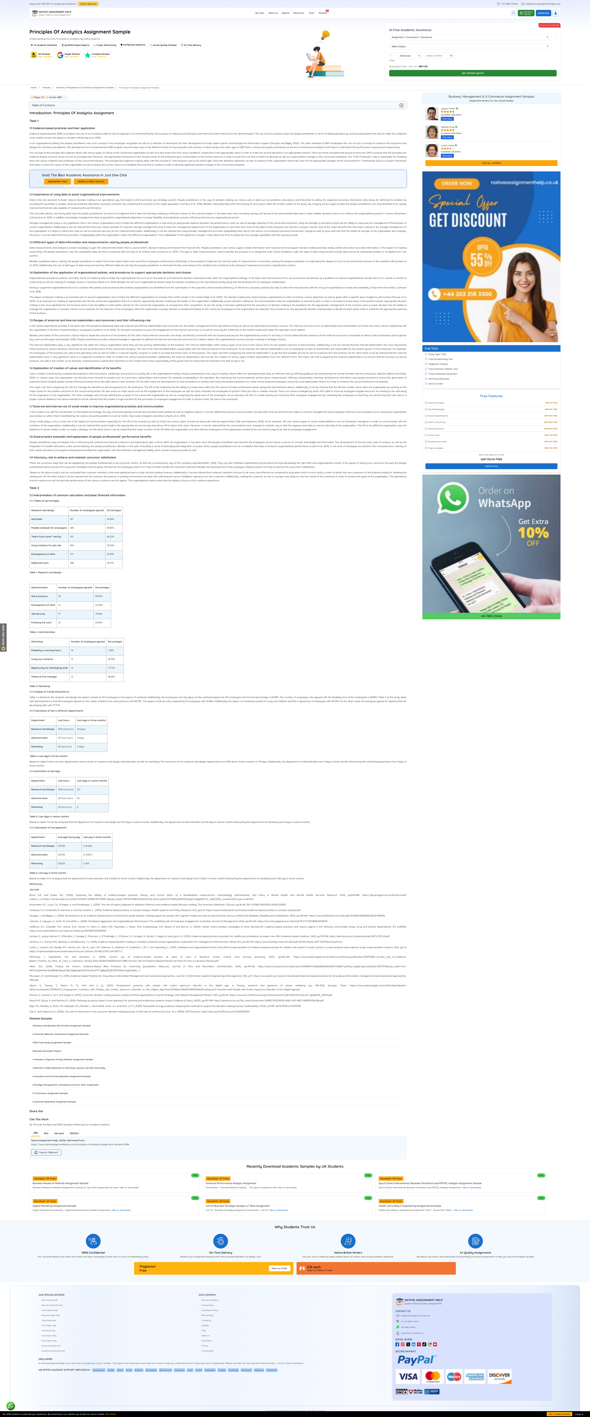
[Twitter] (409, 1345)
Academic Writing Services (53, 1351)
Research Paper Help (51, 1315)
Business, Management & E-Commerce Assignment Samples (85, 87)
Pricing (205, 1346)
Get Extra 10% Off (528, 13)
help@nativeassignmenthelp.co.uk (543, 3)
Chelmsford (272, 1370)
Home (34, 87)
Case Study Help (49, 1320)
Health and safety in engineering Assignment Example (410, 1205)
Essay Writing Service (51, 1346)
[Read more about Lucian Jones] (432, 152)
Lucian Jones (448, 145)
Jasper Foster (448, 108)
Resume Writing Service (52, 1305)
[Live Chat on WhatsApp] (11, 1406)
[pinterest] (419, 1345)
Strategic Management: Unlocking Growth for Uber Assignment (65, 1084)
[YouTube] (436, 1345)
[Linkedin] (414, 1345)
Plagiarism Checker (438, 364)
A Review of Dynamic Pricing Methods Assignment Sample (63, 1059)
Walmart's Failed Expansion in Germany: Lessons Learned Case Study (69, 1068)
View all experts (491, 163)
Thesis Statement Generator (443, 373)
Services (259, 13)
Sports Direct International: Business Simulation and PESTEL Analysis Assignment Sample (430, 1183)
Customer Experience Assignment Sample (54, 1101)
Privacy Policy (208, 1305)
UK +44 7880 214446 (409, 1321)
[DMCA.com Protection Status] (401, 1394)
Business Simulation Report (47, 1051)
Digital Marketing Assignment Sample (54, 1205)
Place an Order (279, 1268)
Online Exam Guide (50, 1310)
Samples (46, 87)
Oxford (120, 1370)
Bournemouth (165, 1370)
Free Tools (431, 348)
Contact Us (206, 1320)
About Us (273, 13)
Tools (311, 13)
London (111, 1370)
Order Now (543, 13)
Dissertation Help (49, 1341)
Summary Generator (439, 378)
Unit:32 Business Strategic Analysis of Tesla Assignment (238, 1205)
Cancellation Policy (210, 1310)
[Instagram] (403, 1345)
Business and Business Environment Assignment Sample (62, 1025)
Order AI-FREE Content (91, 181)
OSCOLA (74, 1133)
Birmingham (151, 1370)
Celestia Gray (448, 127)
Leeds (190, 1370)
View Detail (110, 1414)
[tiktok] (425, 1345)
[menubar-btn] (401, 105)
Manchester (246, 1370)
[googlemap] (430, 1345)
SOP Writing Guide (49, 1300)
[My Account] (556, 13)
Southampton (99, 1370)
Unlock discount (88, 3)
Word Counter (436, 383)
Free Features (491, 396)
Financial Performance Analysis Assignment (231, 1183)
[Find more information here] (561, 1373)
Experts (285, 13)
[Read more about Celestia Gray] (432, 134)
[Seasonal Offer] (491, 343)
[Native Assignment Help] (51, 13)
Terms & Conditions (210, 1300)
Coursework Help (49, 1335)
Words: (55, 97)
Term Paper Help (49, 1325)
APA (35, 1132)
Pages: (39, 97)
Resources (298, 13)
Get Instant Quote (473, 73)
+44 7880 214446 (509, 3)
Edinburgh (259, 1370)
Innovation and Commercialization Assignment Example (62, 1076)
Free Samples (208, 1351)
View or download (129, 1187)
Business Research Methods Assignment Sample (60, 1183)
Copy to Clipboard (48, 1152)
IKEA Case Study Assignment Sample (52, 1042)
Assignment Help (57, 181)
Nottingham (210, 1370)
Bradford (139, 1370)
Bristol (129, 1370)
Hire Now (447, 118)
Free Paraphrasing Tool (441, 359)
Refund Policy (208, 1315)
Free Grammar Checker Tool (443, 369)
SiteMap (205, 1325)
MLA (46, 1133)
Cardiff (199, 1370)
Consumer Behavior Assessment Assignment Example (60, 1034)
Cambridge (233, 1370)
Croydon (222, 1370)
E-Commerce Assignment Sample (50, 1093)
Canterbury (179, 1370)
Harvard (59, 1133)
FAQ (203, 1330)
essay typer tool (437, 354)
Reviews (323, 12)
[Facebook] (398, 1345)
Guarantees (207, 1341)
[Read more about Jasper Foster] (432, 115)
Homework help (48, 1330)
